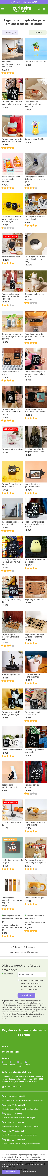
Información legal (10, 1052)
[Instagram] (12, 1064)
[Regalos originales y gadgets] (22, 8)
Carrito (44, 9)
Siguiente (31, 947)
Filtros (10, 32)
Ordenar (38, 32)
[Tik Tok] (19, 1064)
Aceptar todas (11, 1172)
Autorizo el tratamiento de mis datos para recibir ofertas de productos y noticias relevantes (32, 985)
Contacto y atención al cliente (16, 1072)
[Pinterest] (27, 1064)
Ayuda (5, 1046)
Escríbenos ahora (13, 1086)
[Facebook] (4, 1064)
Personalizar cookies (29, 1171)
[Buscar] (39, 9)
